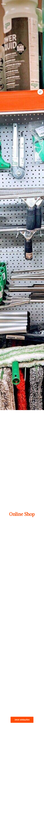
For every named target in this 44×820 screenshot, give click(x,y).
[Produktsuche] (40, 91)
